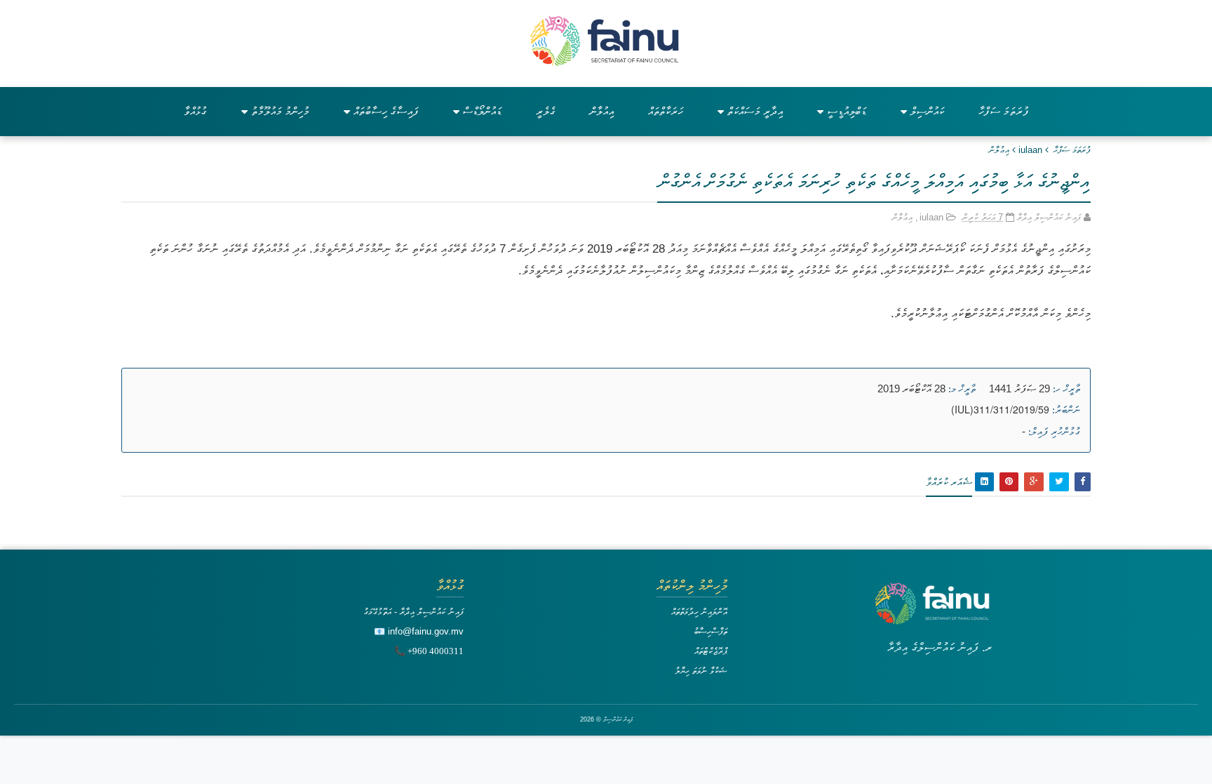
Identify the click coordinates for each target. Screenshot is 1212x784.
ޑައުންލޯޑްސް (482, 111)
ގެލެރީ (546, 111)
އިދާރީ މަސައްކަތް (755, 111)
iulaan (1030, 150)
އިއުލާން (602, 111)
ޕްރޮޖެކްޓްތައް (710, 651)
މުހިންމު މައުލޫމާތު (280, 111)
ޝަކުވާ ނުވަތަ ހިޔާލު (701, 670)
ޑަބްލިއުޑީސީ (846, 111)
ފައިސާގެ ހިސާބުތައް (386, 111)
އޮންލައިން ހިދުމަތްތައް (699, 611)
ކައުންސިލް (927, 111)
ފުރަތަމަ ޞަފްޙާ (1072, 150)
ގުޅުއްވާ (195, 111)
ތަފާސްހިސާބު (710, 631)
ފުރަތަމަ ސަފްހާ (1003, 111)
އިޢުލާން (999, 150)
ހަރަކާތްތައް (665, 111)
